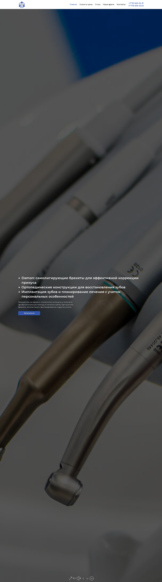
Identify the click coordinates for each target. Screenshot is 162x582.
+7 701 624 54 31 (136, 3)
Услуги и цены (86, 4)
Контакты (121, 4)
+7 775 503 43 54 (136, 6)
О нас (97, 4)
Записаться (29, 313)
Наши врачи (108, 4)
